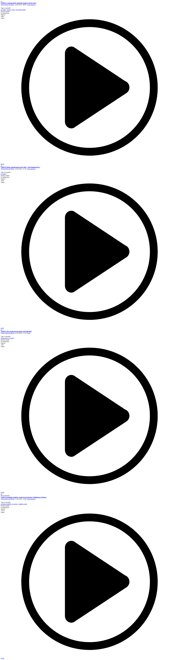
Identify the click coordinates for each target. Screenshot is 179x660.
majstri (9, 10)
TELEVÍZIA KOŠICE (7, 5)
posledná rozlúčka (6, 504)
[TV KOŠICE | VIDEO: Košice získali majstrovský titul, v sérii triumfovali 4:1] (1, 166)
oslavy (13, 10)
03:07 (2, 328)
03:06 (2, 492)
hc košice (3, 10)
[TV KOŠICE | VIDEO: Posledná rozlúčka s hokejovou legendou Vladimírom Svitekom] (1, 494)
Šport (28, 333)
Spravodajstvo (31, 5)
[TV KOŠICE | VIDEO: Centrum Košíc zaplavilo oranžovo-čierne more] (1, 2)
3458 (2, 181)
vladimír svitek (22, 504)
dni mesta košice (21, 10)
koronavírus (4, 338)
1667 (2, 345)
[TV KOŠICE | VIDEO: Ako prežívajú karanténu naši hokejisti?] (1, 330)
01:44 (2, 658)
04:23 (2, 164)
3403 (2, 17)
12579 (2, 511)
